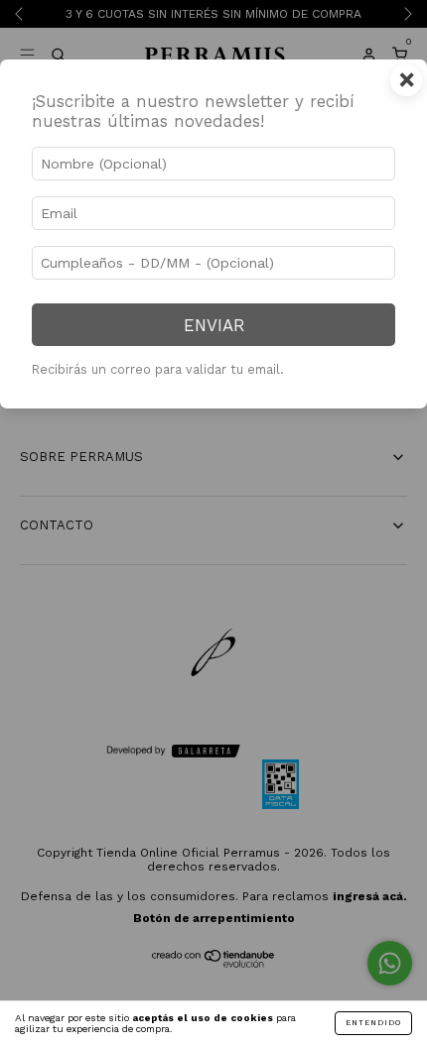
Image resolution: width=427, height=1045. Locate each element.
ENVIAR (214, 325)
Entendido (373, 1022)
